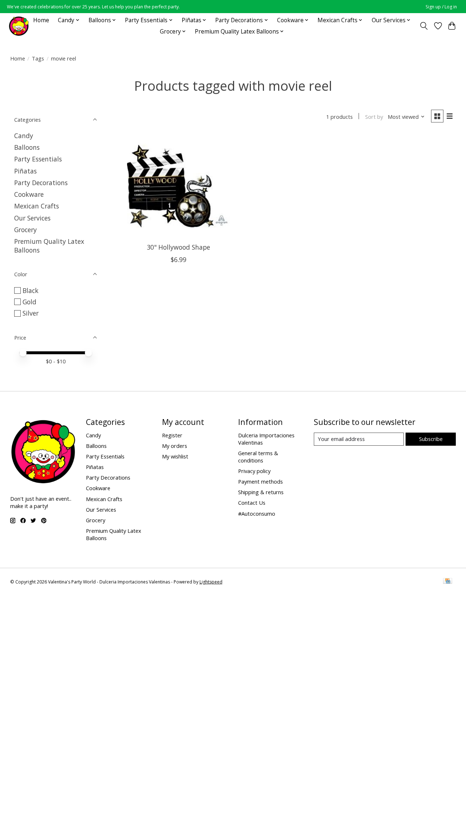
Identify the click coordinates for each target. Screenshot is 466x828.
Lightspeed (211, 582)
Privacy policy (254, 470)
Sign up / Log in (441, 7)
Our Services (32, 218)
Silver (31, 313)
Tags (38, 58)
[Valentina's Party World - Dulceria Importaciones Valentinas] (19, 26)
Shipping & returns (261, 492)
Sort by (374, 116)
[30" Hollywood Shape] (178, 186)
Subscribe (431, 438)
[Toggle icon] (423, 25)
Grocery (25, 229)
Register (172, 435)
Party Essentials (38, 159)
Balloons (27, 147)
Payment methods (260, 481)
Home (41, 20)
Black (31, 290)
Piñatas (25, 171)
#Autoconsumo (256, 513)
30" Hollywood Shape (178, 247)
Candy (23, 135)
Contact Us (251, 502)
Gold (29, 301)
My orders (174, 445)
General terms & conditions (258, 456)
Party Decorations (41, 182)
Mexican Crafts (36, 206)
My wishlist (175, 456)
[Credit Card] (447, 581)
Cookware (29, 194)
